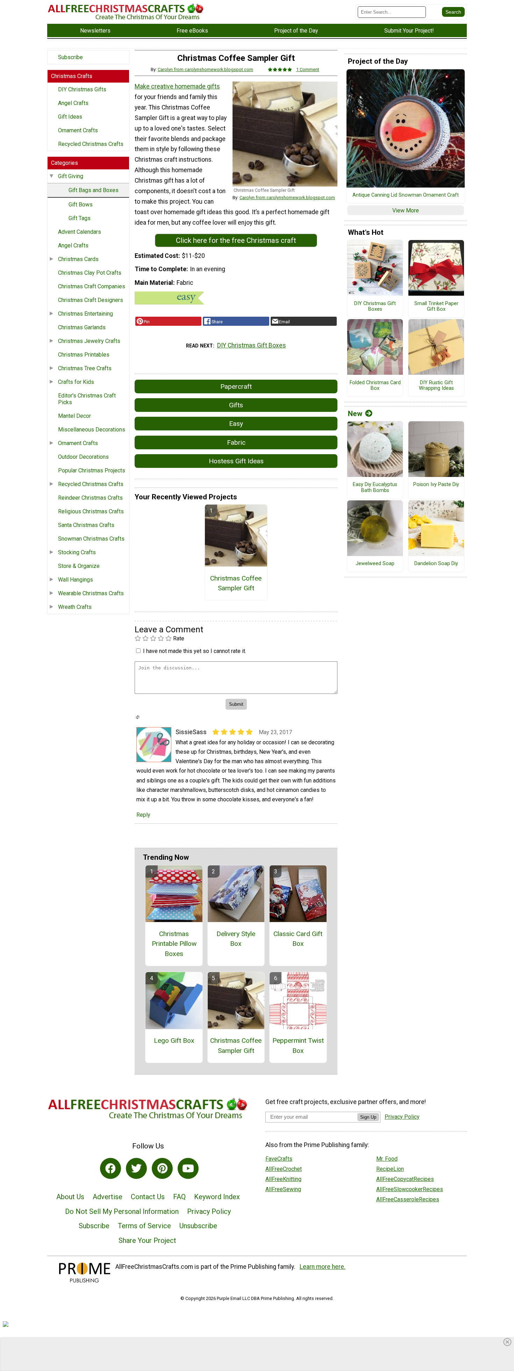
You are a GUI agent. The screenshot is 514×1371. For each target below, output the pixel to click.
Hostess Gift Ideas (236, 461)
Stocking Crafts (77, 552)
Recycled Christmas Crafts (90, 144)
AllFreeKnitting (283, 1179)
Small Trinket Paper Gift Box (436, 306)
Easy (236, 424)
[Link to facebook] (110, 1168)
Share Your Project (147, 1240)
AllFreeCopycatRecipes (405, 1179)
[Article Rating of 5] (280, 69)
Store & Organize (79, 566)
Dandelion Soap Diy (436, 564)
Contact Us (148, 1197)
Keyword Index (217, 1197)
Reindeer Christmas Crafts (90, 497)
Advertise (107, 1197)
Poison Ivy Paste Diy (436, 484)
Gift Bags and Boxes (94, 190)
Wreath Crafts (75, 607)
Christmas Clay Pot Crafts (89, 272)
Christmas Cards (78, 259)
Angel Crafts (73, 103)
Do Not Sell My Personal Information (122, 1211)
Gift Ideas (70, 116)
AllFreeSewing (283, 1189)
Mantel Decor (74, 416)
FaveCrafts (278, 1158)
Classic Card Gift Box (297, 939)
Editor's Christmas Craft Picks (87, 399)
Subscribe (70, 57)
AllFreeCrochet (283, 1169)
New (355, 413)
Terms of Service (144, 1226)
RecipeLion (390, 1169)
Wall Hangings (75, 579)
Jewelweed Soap (375, 564)
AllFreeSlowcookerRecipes (409, 1189)
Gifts (236, 405)
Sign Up (368, 1117)
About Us (70, 1197)
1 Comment (307, 69)
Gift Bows (81, 204)
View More (405, 210)
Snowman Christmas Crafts (91, 538)
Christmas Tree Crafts (85, 368)
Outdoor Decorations (83, 457)
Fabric (236, 442)
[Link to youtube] (188, 1168)
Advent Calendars (79, 232)
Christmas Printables (83, 354)
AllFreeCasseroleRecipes (407, 1199)
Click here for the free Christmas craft (236, 240)
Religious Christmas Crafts (91, 511)
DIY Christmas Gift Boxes (251, 345)
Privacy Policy (209, 1211)
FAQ (179, 1197)
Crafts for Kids (76, 382)
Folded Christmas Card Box (375, 386)
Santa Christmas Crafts (86, 525)
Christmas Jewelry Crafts (89, 341)
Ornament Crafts (78, 130)
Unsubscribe (198, 1226)
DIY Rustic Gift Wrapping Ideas (436, 386)
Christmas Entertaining (85, 313)
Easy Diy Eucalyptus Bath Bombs (375, 487)
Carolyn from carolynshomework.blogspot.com (205, 69)
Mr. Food (387, 1158)
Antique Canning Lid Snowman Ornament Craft (405, 195)
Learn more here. (322, 1266)
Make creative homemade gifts (177, 86)
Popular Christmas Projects (91, 470)
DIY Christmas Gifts (82, 89)
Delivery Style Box (235, 939)
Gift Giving (70, 176)
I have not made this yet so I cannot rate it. (194, 651)
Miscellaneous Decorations (91, 429)
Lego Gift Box (174, 1040)
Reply (143, 814)
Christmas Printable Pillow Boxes (174, 944)
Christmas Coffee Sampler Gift (236, 583)
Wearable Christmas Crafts (91, 593)
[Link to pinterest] (162, 1168)
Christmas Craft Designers (90, 300)
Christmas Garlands (82, 327)
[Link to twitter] (136, 1168)
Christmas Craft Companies (91, 286)
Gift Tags (80, 218)
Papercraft (236, 386)
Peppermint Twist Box (298, 1045)
